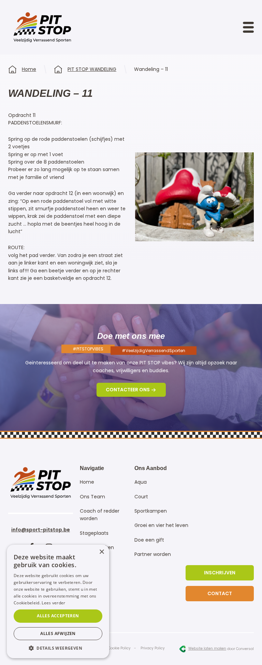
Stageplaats (94, 533)
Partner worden (152, 554)
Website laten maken (207, 648)
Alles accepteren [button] (58, 616)
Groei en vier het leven (161, 525)
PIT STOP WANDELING (92, 69)
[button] (58, 648)
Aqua (140, 482)
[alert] (58, 601)
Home (29, 69)
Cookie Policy (119, 648)
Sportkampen (150, 511)
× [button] (101, 552)
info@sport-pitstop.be (40, 529)
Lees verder (53, 603)
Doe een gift (149, 539)
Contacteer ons (128, 389)
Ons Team (92, 496)
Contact (219, 593)
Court (141, 496)
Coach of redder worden (99, 515)
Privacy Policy (153, 648)
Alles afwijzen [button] (58, 633)
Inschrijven (219, 572)
